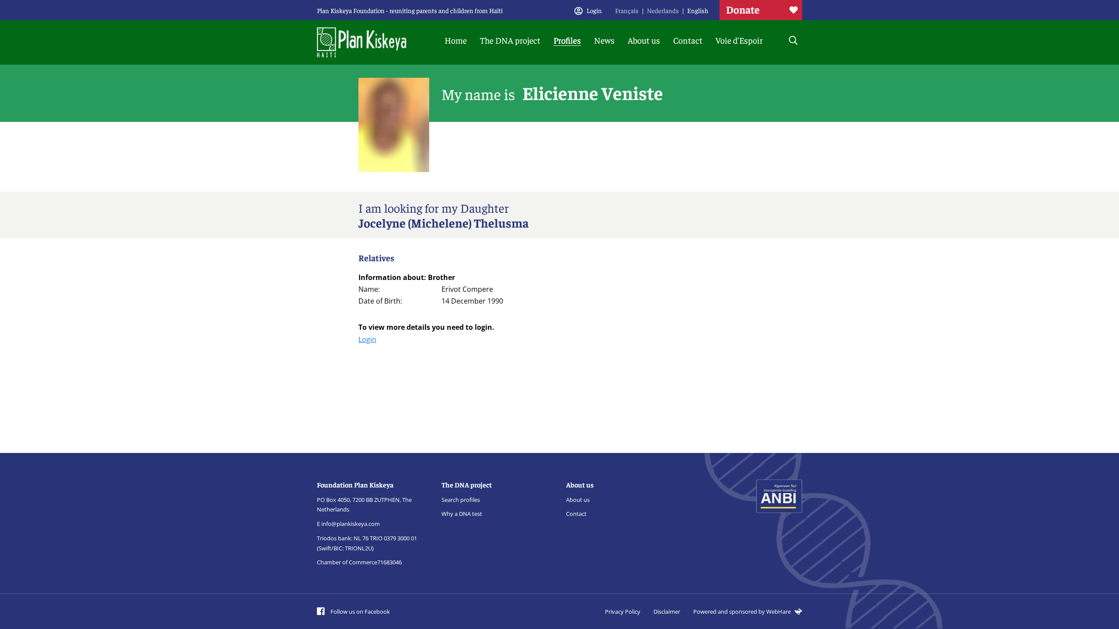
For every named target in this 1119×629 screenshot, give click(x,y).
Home (456, 40)
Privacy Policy (622, 611)
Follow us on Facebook (359, 611)
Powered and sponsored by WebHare (742, 611)
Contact (687, 40)
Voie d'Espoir (739, 40)
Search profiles (460, 500)
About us (644, 40)
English (698, 10)
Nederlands (663, 10)
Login (367, 339)
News (604, 40)
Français (627, 10)
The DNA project (510, 40)
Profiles (567, 40)
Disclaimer (666, 611)
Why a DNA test (461, 514)
